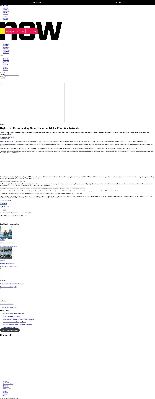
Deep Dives (6, 44)
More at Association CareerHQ (10, 330)
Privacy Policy (7, 388)
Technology (6, 51)
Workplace (6, 53)
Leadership (6, 47)
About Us (5, 8)
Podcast (5, 12)
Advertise (5, 14)
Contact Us (6, 9)
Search (1, 72)
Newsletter (6, 11)
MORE (30, 212)
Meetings (5, 48)
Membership (6, 50)
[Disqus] (77, 358)
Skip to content (4, 5)
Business (5, 45)
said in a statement (81, 148)
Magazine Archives (8, 384)
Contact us (15, 215)
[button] (36, 2)
